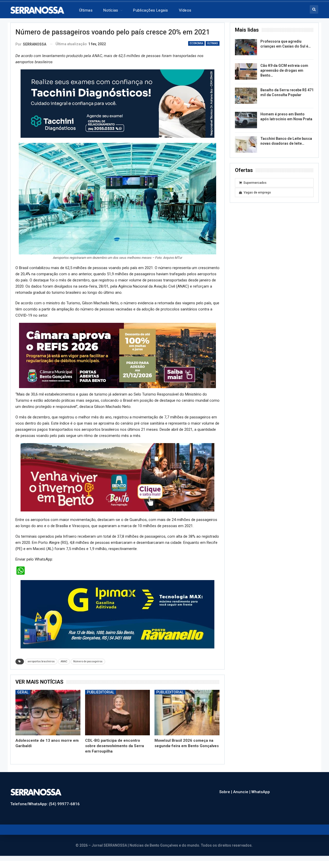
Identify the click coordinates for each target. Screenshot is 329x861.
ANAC (64, 661)
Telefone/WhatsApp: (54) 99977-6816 (45, 804)
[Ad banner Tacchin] (117, 103)
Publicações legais (150, 10)
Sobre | (226, 792)
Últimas (86, 10)
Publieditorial (100, 692)
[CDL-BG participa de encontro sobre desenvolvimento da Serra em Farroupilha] (117, 712)
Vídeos (185, 10)
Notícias (110, 10)
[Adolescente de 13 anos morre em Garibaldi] (47, 712)
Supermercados (255, 183)
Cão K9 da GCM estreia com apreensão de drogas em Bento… (284, 70)
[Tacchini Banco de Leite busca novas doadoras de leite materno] (246, 144)
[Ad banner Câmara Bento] (117, 355)
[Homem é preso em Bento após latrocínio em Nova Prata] (246, 120)
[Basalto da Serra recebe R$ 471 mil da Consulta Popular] (246, 96)
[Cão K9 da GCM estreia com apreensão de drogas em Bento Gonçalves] (246, 71)
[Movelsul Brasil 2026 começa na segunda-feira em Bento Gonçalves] (187, 712)
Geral (22, 692)
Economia (196, 43)
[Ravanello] (117, 614)
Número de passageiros (88, 661)
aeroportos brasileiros (41, 661)
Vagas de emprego (257, 192)
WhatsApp (260, 792)
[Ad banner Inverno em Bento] (117, 477)
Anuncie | (242, 792)
